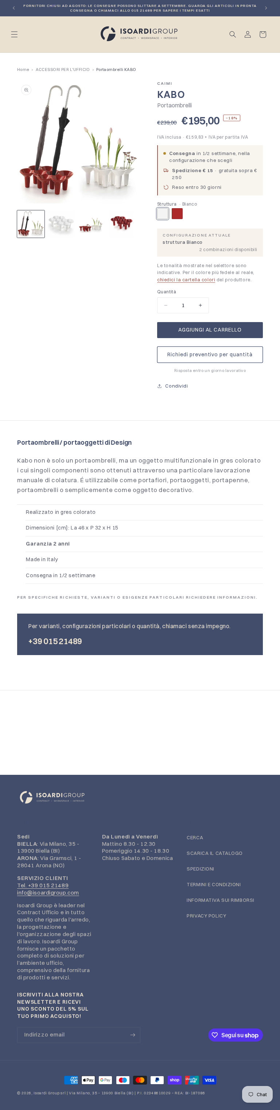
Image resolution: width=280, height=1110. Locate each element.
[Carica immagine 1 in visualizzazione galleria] (30, 224)
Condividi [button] (176, 386)
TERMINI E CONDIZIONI (214, 884)
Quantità (166, 291)
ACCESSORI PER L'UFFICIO (63, 69)
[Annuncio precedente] (14, 8)
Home (23, 69)
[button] (14, 34)
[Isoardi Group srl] (140, 798)
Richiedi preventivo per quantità (209, 354)
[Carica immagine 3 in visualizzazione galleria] (91, 224)
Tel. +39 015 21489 (43, 885)
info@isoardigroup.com (48, 892)
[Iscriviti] (132, 1035)
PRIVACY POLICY (206, 916)
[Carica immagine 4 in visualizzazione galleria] (121, 224)
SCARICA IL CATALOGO (215, 853)
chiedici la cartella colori (186, 279)
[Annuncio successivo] (266, 8)
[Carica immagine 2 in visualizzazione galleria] (61, 224)
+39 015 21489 (55, 641)
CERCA (195, 837)
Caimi (164, 83)
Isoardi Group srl (50, 1093)
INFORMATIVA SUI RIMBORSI (220, 900)
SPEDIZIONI (200, 869)
